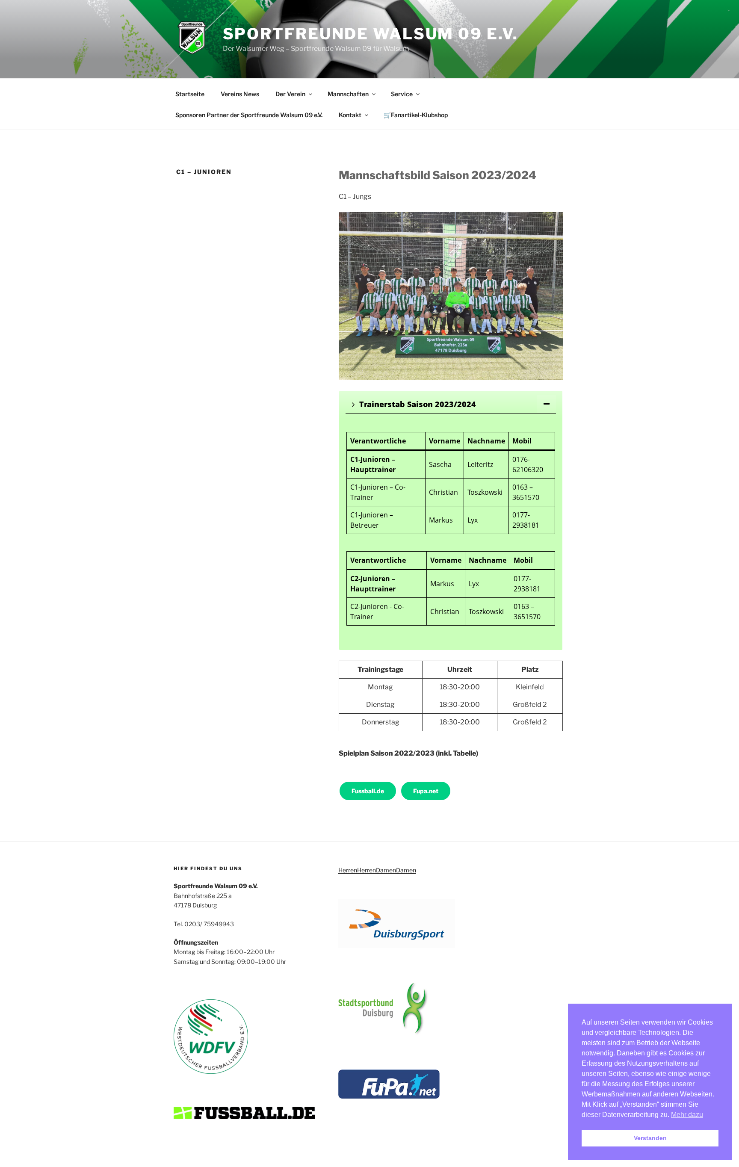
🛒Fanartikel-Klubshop (416, 114)
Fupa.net (425, 791)
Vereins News (240, 93)
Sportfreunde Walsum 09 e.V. (371, 33)
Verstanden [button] (650, 1138)
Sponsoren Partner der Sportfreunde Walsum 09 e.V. (248, 114)
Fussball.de (368, 791)
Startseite (189, 93)
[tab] (450, 404)
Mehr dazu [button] (687, 1114)
